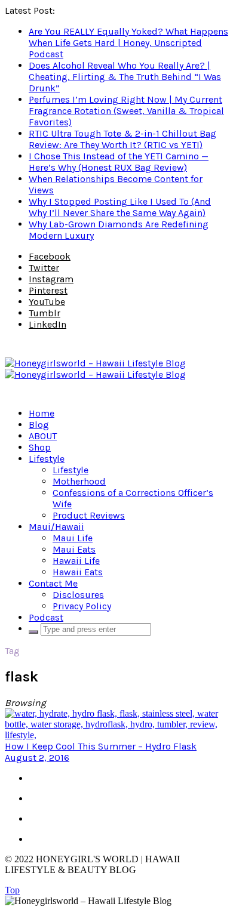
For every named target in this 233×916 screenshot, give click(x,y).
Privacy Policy (82, 606)
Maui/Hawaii (56, 526)
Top (12, 890)
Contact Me (53, 583)
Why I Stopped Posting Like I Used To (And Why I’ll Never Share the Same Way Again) (120, 207)
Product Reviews (89, 515)
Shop (40, 447)
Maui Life (73, 538)
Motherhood (79, 481)
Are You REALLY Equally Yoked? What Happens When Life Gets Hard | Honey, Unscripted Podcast (128, 43)
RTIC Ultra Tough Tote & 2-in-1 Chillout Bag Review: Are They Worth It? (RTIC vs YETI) (122, 139)
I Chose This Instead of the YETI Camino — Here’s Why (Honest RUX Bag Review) (119, 161)
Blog (39, 424)
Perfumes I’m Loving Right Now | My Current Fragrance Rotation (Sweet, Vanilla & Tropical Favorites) (126, 111)
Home (41, 413)
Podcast (46, 617)
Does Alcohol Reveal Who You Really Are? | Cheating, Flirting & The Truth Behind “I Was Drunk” (125, 77)
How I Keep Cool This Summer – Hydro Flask (101, 746)
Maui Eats (74, 549)
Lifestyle (47, 458)
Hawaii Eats (78, 572)
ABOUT (43, 436)
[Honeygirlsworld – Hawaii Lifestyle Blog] (95, 368)
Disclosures (78, 594)
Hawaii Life (76, 560)
